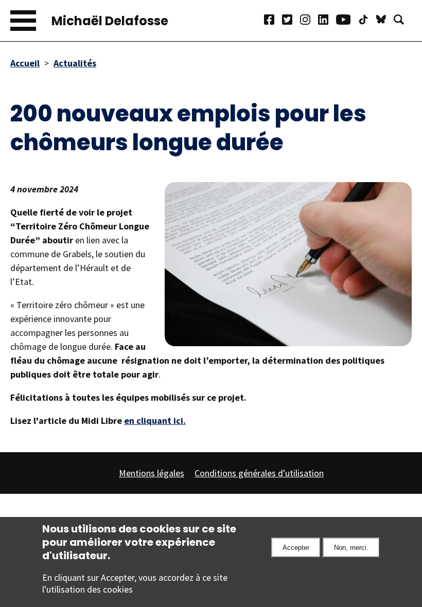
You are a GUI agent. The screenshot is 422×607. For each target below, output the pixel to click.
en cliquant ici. (155, 420)
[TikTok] (367, 20)
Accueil (25, 63)
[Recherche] (403, 20)
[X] (291, 20)
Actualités (75, 63)
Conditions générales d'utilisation (259, 473)
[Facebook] (273, 20)
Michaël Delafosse (109, 20)
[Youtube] (347, 20)
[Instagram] (309, 20)
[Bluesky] (385, 20)
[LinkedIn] (327, 20)
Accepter (296, 547)
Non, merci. (351, 547)
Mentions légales (151, 473)
